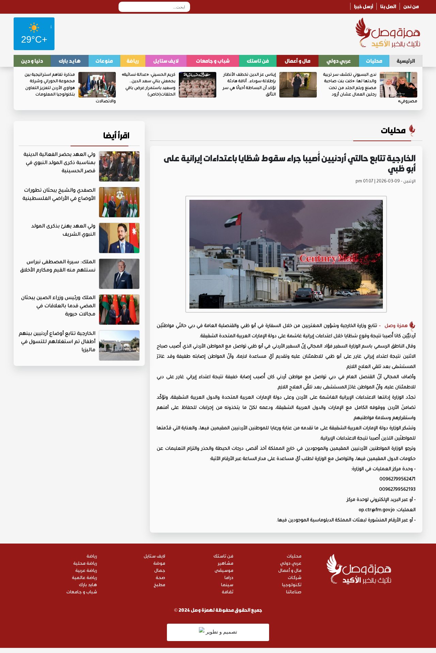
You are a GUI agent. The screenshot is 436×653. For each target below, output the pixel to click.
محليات (374, 61)
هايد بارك (70, 61)
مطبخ (159, 584)
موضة (159, 563)
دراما (228, 577)
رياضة (132, 61)
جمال (159, 570)
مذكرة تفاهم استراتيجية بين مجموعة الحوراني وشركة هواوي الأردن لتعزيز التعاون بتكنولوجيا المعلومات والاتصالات (70, 88)
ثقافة (227, 591)
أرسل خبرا (363, 6)
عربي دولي (338, 61)
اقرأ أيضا (116, 135)
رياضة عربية (86, 570)
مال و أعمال (297, 61)
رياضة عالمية (84, 577)
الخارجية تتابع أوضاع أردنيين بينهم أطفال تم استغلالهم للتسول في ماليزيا (57, 342)
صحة (160, 577)
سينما (227, 584)
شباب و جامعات (213, 61)
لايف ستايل (165, 61)
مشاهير (225, 563)
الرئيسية (405, 61)
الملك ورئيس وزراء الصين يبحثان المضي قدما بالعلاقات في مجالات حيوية (58, 306)
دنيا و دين (32, 61)
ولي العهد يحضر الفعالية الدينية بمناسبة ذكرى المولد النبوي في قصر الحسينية (59, 163)
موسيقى (224, 570)
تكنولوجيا (291, 584)
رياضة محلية (85, 563)
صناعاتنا (293, 591)
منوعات (104, 61)
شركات (294, 577)
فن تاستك (258, 61)
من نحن (411, 6)
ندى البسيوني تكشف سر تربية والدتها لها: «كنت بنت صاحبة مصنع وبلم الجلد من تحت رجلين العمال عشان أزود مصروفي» (370, 88)
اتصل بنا (388, 6)
